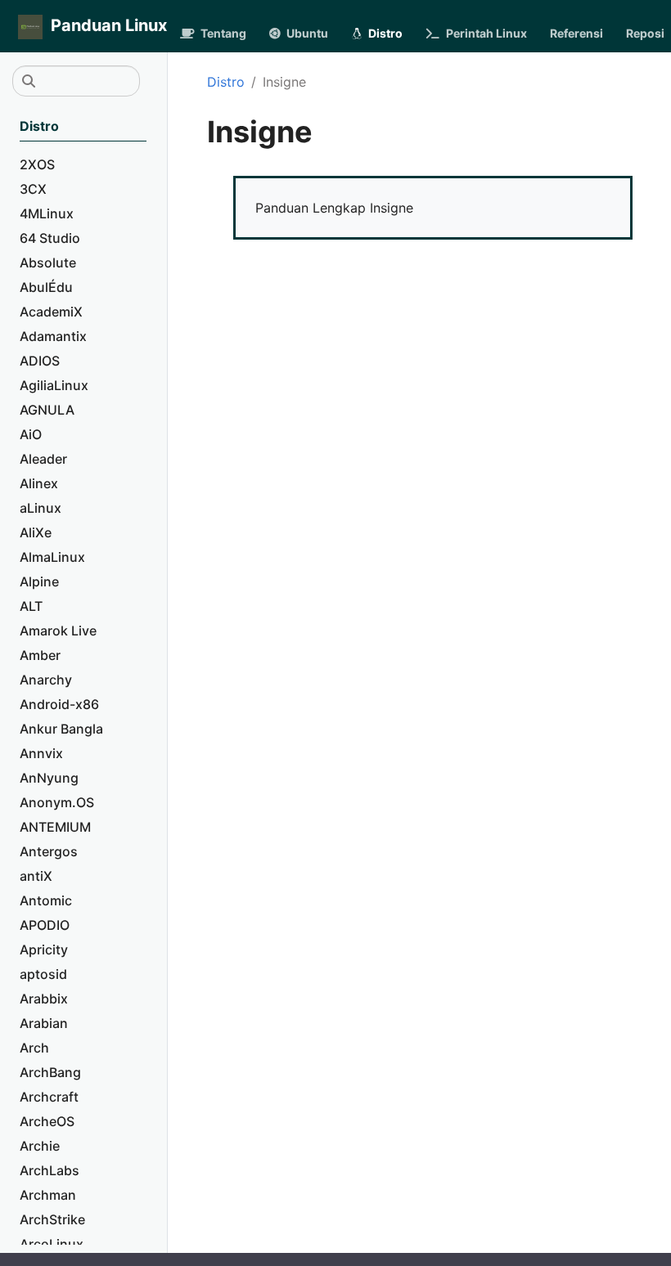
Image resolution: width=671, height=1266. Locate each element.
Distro (226, 82)
